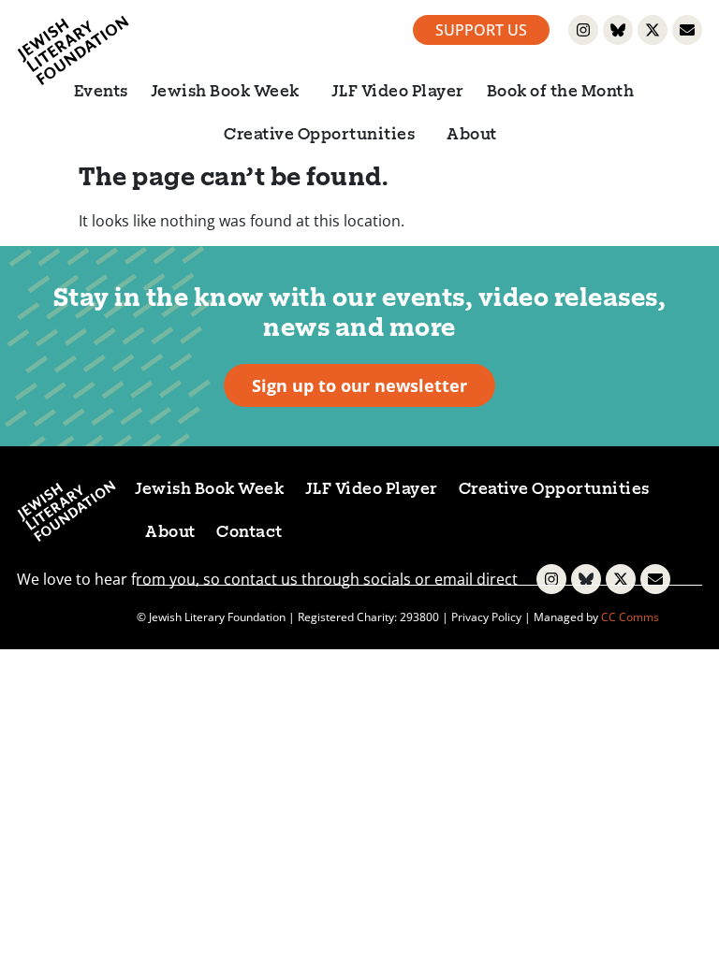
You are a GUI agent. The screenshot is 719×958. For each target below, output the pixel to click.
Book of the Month (561, 92)
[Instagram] (583, 30)
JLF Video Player (397, 92)
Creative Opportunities (319, 135)
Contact (249, 533)
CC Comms (630, 617)
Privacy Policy (486, 617)
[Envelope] (687, 30)
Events (101, 92)
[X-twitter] (653, 30)
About (472, 135)
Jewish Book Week (225, 92)
